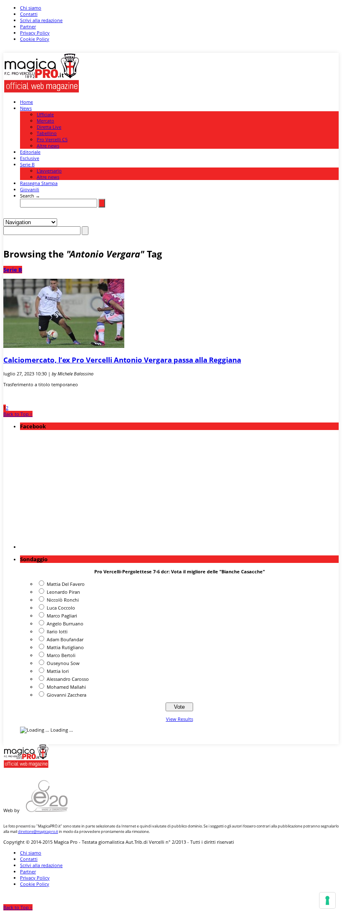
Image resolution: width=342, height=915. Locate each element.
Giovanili (29, 189)
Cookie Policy (34, 39)
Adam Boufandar (65, 639)
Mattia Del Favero (66, 584)
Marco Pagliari (62, 615)
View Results (179, 719)
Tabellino (47, 133)
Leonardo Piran (63, 592)
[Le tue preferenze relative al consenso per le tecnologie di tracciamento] (327, 900)
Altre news (48, 145)
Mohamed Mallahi (66, 687)
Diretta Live (49, 127)
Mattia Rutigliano (65, 647)
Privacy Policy (35, 33)
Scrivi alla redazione (41, 20)
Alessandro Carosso (68, 679)
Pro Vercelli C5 (52, 139)
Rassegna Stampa (39, 183)
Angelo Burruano (65, 623)
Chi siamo (30, 8)
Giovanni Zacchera (66, 695)
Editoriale (30, 152)
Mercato (45, 121)
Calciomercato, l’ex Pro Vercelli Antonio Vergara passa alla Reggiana (122, 360)
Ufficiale (45, 114)
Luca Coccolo (61, 608)
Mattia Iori (58, 671)
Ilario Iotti (57, 631)
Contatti (29, 14)
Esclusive (29, 158)
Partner (28, 26)
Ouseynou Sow (63, 663)
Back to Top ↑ (18, 414)
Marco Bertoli (61, 655)
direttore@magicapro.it (38, 831)
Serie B (27, 164)
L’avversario (49, 171)
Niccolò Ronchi (63, 600)
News (26, 108)
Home (26, 102)
